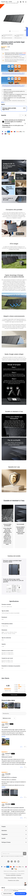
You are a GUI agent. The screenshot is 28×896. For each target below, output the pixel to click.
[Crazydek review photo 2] (14, 792)
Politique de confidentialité (10, 877)
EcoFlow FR (13, 873)
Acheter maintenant (20, 893)
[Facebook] (8, 861)
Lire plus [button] (3, 736)
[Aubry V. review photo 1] (5, 741)
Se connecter (22, 54)
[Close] (26, 27)
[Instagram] (15, 861)
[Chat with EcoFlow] (25, 883)
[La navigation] (26, 2)
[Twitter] (12, 861)
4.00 (8, 686)
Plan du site (20, 877)
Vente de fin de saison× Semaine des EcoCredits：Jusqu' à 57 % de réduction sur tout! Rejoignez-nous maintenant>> (13, 73)
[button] (4, 46)
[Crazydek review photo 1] (5, 792)
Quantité (3, 115)
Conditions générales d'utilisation (13, 875)
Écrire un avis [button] (14, 694)
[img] (4, 722)
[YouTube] (18, 861)
